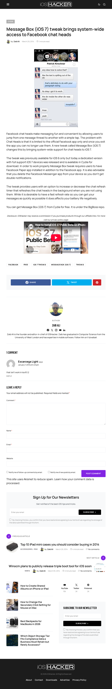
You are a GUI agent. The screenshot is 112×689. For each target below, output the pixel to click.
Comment (10, 400)
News (27, 571)
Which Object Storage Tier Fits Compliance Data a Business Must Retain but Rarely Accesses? (35, 640)
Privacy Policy (79, 679)
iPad (36, 549)
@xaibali (93, 337)
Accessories (26, 549)
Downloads (51, 679)
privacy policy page (59, 220)
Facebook (13, 264)
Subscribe (88, 512)
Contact (39, 679)
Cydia (10, 21)
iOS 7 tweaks (39, 264)
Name (9, 430)
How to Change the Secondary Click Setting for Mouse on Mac (35, 604)
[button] (7, 4)
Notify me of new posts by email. (63, 472)
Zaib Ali (56, 325)
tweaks (80, 264)
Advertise (65, 679)
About (29, 679)
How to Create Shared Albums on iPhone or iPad (34, 587)
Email (9, 444)
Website (9, 458)
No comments (93, 549)
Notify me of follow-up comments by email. (25, 472)
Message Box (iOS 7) (61, 264)
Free (26, 264)
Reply (9, 376)
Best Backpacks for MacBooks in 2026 (31, 623)
